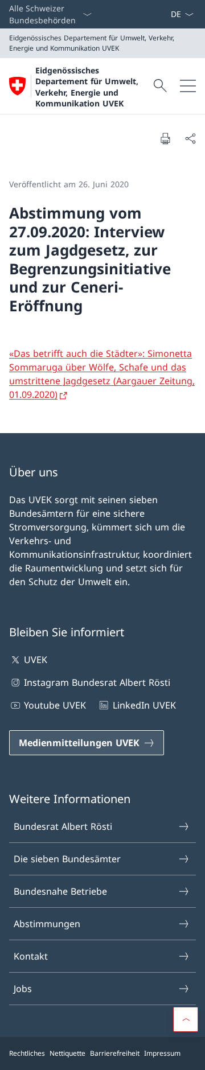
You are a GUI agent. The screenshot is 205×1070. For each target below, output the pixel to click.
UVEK (35, 659)
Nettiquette (67, 1053)
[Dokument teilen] (190, 138)
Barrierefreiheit (115, 1053)
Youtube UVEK (55, 705)
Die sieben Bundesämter (67, 859)
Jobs (23, 988)
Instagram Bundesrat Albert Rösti (97, 682)
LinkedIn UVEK (144, 705)
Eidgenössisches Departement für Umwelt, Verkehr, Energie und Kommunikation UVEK (86, 87)
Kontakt (31, 956)
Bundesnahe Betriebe (60, 891)
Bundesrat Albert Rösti (63, 826)
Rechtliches (27, 1053)
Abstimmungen (47, 923)
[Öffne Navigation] (188, 86)
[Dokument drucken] (165, 138)
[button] (185, 1019)
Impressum (162, 1053)
